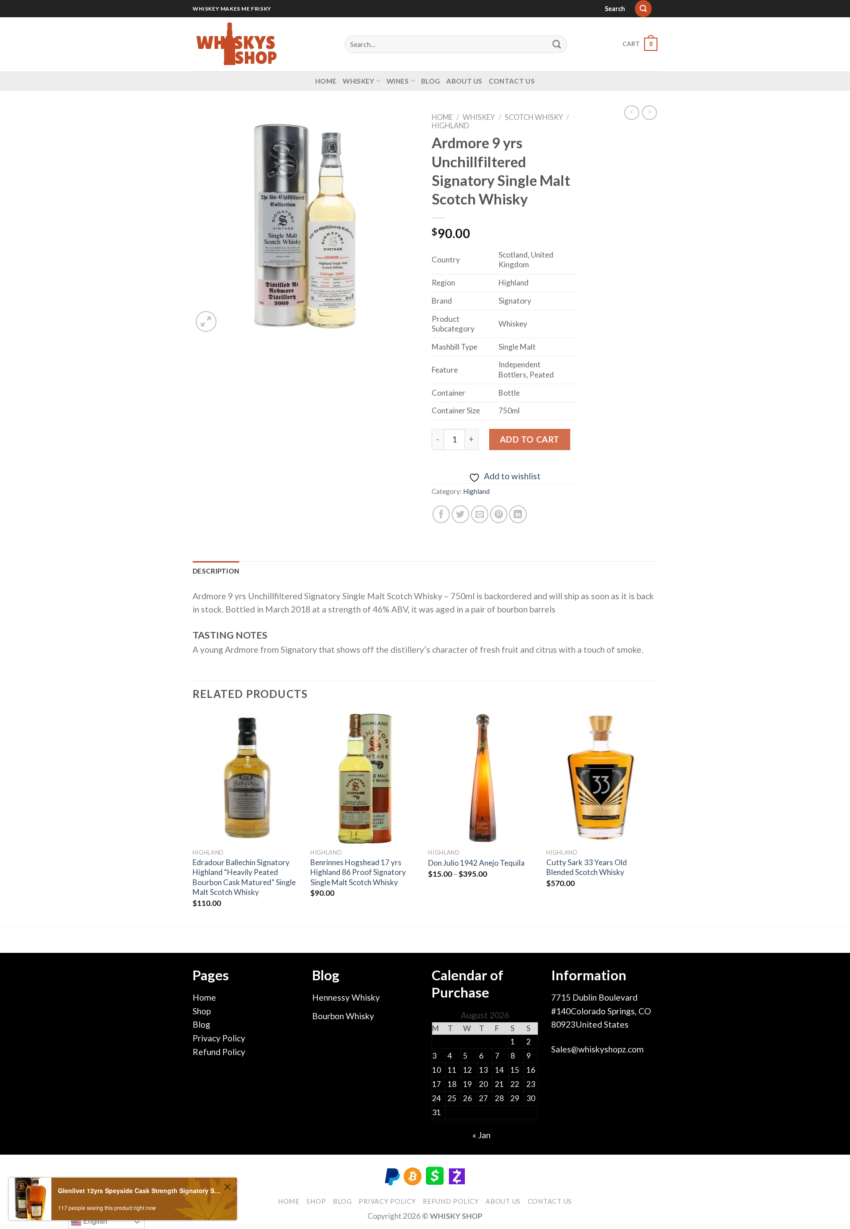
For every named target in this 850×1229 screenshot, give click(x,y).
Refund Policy (219, 1052)
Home (325, 81)
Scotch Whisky (534, 117)
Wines (397, 81)
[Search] (643, 8)
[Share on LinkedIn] (518, 514)
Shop (202, 1011)
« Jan (481, 1135)
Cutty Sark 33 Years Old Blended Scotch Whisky (586, 867)
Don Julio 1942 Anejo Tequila (476, 862)
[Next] (654, 818)
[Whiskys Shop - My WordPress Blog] (237, 44)
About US (464, 81)
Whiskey (358, 81)
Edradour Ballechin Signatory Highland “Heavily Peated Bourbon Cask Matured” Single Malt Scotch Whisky (244, 877)
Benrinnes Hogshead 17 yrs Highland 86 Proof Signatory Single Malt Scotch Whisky (358, 872)
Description (216, 571)
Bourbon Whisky (343, 1016)
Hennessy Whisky (346, 997)
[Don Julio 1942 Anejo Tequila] (482, 778)
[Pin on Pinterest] (499, 514)
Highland (450, 125)
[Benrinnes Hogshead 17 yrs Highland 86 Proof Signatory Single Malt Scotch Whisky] (365, 778)
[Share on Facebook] (441, 514)
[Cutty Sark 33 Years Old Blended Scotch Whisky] (601, 778)
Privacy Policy (219, 1038)
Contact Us (512, 81)
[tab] (216, 571)
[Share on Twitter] (460, 514)
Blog (430, 81)
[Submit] (557, 44)
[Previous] (193, 818)
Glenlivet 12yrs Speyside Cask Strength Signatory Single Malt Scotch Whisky (139, 1190)
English (94, 1221)
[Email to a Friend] (480, 514)
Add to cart (530, 439)
